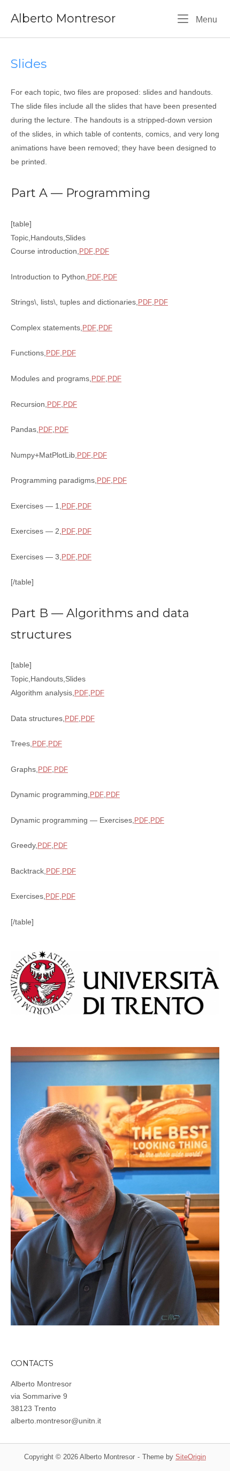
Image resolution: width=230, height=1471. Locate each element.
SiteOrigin (190, 1457)
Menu (205, 19)
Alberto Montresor (63, 18)
